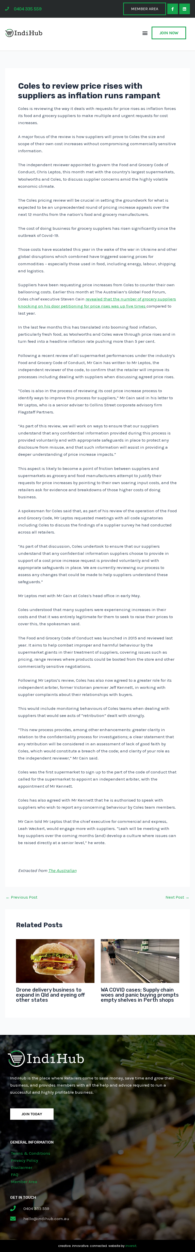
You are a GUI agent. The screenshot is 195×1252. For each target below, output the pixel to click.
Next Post (177, 897)
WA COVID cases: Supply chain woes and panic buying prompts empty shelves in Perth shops (140, 995)
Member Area (24, 1181)
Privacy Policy (24, 1160)
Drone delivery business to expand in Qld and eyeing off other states (50, 995)
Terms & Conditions (30, 1153)
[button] (145, 33)
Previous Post (21, 897)
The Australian (62, 870)
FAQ (14, 1174)
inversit (130, 1246)
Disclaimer (21, 1167)
